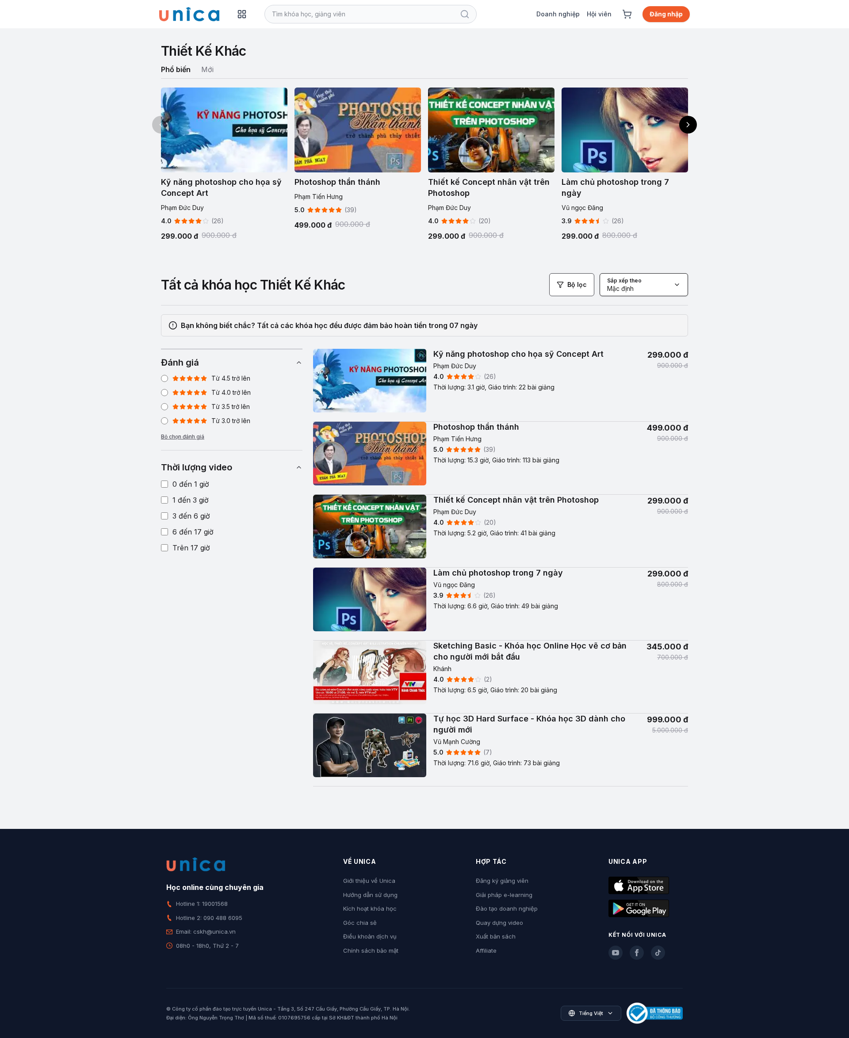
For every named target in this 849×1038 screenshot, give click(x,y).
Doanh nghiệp (558, 14)
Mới (207, 69)
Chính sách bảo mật (370, 950)
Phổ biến (176, 69)
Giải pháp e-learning (504, 894)
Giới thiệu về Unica (369, 880)
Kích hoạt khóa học (370, 908)
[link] (500, 385)
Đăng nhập (666, 14)
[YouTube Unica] (615, 953)
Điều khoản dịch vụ (370, 936)
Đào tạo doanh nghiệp (507, 908)
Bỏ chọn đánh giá (182, 436)
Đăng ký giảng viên (502, 880)
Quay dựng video (499, 922)
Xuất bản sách (496, 936)
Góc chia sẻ (360, 922)
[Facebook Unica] (637, 953)
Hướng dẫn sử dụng (370, 894)
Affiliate (486, 950)
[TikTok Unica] (658, 953)
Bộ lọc (577, 284)
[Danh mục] (241, 14)
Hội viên (599, 14)
